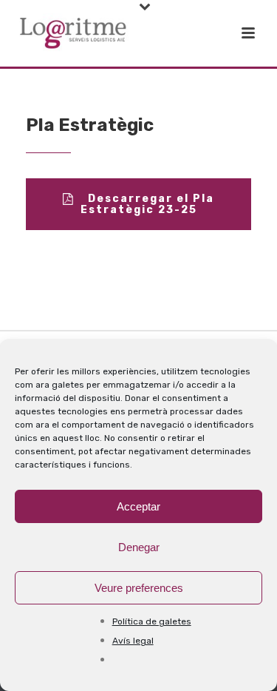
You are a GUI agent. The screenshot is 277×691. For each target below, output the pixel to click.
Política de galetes (151, 621)
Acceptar (138, 506)
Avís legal (133, 641)
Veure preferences (139, 588)
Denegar (139, 547)
